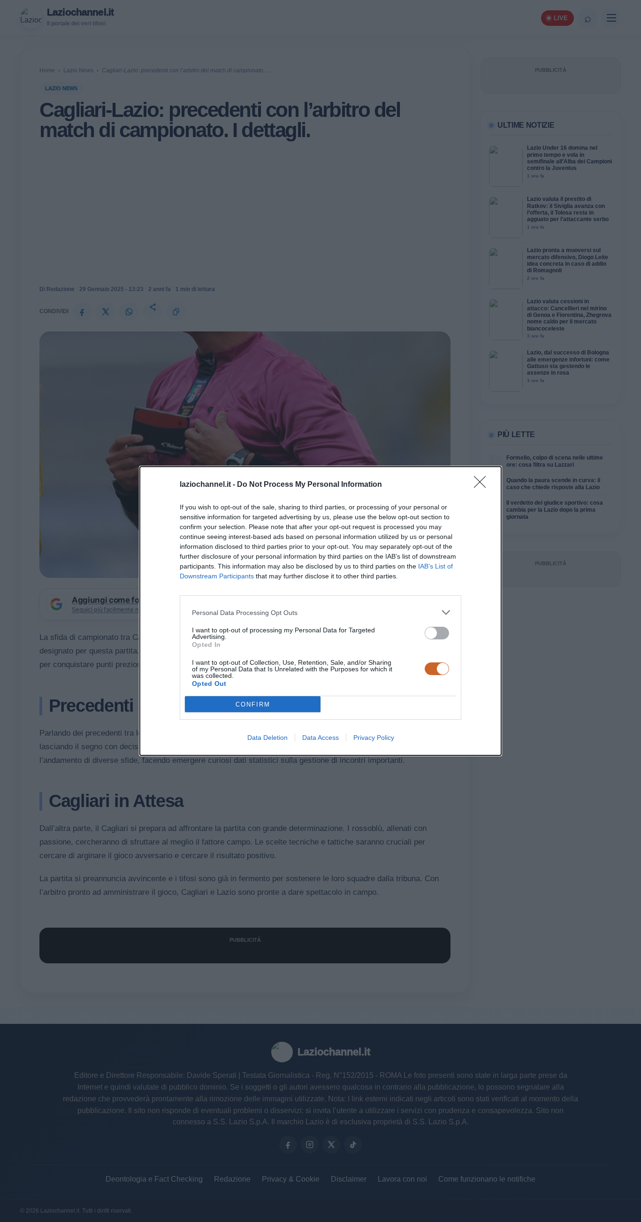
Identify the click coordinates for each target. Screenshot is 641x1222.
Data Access (320, 737)
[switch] (437, 633)
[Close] (483, 485)
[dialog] (320, 611)
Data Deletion (267, 737)
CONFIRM (253, 704)
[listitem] (320, 612)
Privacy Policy (373, 737)
